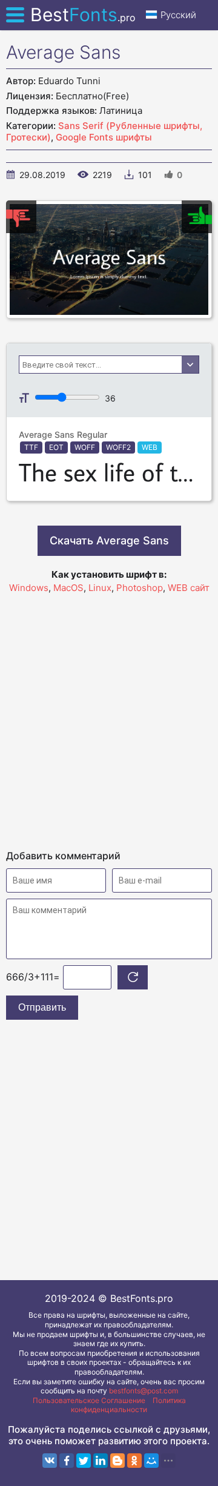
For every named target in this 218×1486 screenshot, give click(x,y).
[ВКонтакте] (49, 1460)
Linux (99, 587)
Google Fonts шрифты (104, 137)
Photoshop (139, 587)
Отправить (42, 1007)
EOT (56, 447)
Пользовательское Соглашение (89, 1400)
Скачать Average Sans (109, 540)
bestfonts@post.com (143, 1390)
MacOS (68, 587)
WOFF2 (118, 447)
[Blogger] (117, 1460)
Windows (28, 587)
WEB (149, 447)
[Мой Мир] (151, 1460)
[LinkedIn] (100, 1460)
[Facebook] (66, 1460)
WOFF (84, 447)
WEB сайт (189, 587)
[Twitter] (83, 1460)
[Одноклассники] (134, 1460)
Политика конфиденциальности (128, 1405)
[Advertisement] (109, 716)
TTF (31, 447)
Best (83, 14)
